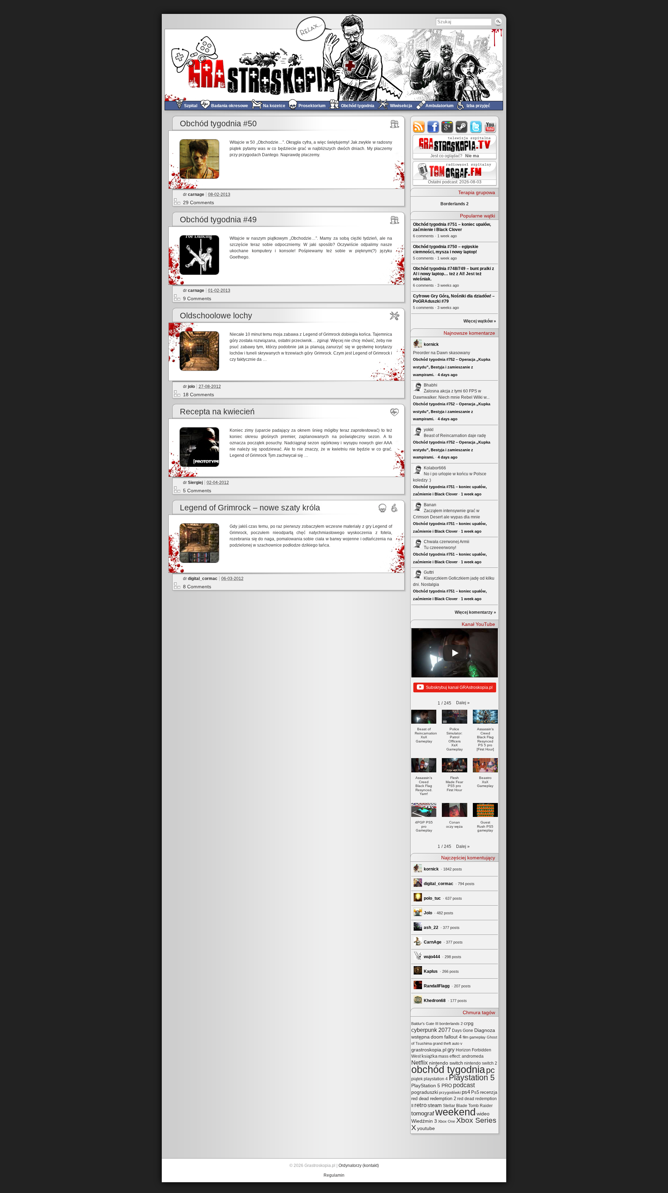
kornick (431, 344)
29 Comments (198, 202)
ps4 (466, 1092)
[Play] (455, 653)
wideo (483, 1113)
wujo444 (432, 956)
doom (437, 1037)
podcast (464, 1085)
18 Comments (198, 394)
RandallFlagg (437, 986)
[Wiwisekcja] (395, 316)
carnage (196, 194)
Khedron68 (435, 1000)
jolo (191, 386)
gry (451, 1049)
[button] (463, 703)
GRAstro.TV (454, 147)
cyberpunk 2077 (431, 1030)
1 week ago (471, 494)
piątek (417, 1079)
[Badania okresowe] (395, 412)
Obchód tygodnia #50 (218, 123)
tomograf (422, 1113)
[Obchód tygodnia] (395, 124)
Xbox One (446, 1121)
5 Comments (197, 490)
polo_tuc (432, 898)
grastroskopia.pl (428, 1049)
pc (490, 1070)
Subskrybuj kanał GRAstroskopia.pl (459, 687)
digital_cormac (202, 578)
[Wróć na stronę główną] (334, 65)
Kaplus (431, 971)
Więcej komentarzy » (475, 612)
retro (420, 1104)
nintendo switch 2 (480, 1063)
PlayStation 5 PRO (431, 1085)
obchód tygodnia (448, 1069)
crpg (469, 1023)
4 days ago (448, 375)
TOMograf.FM (453, 173)
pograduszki (424, 1092)
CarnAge (433, 942)
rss (419, 126)
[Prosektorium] (382, 508)
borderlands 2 (451, 1023)
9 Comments (197, 298)
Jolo (428, 912)
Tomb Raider (480, 1105)
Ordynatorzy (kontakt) (359, 1165)
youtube (490, 126)
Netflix (419, 1062)
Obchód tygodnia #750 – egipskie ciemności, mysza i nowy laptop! (445, 249)
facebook (433, 126)
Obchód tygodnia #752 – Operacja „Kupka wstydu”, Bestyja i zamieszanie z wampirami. (451, 366)
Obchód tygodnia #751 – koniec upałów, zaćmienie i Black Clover (452, 227)
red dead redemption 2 (433, 1098)
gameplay (477, 1037)
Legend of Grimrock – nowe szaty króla (250, 507)
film (465, 1037)
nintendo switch (446, 1063)
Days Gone (462, 1030)
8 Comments (197, 586)
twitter (476, 126)
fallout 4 (453, 1037)
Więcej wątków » (479, 321)
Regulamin (334, 1175)
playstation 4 (436, 1078)
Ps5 (475, 1092)
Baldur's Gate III (424, 1023)
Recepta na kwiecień (217, 411)
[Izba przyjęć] (395, 508)
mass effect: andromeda (461, 1056)
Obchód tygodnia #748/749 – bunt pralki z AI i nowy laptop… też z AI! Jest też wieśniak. (453, 273)
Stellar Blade (455, 1106)
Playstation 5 (472, 1077)
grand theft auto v (447, 1043)
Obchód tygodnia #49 (218, 219)
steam (461, 126)
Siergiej (195, 482)
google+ (447, 126)
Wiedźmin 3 (424, 1121)
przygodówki (450, 1092)
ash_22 (431, 927)
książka (429, 1056)
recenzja (488, 1092)
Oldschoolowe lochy (216, 315)
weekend (455, 1112)
